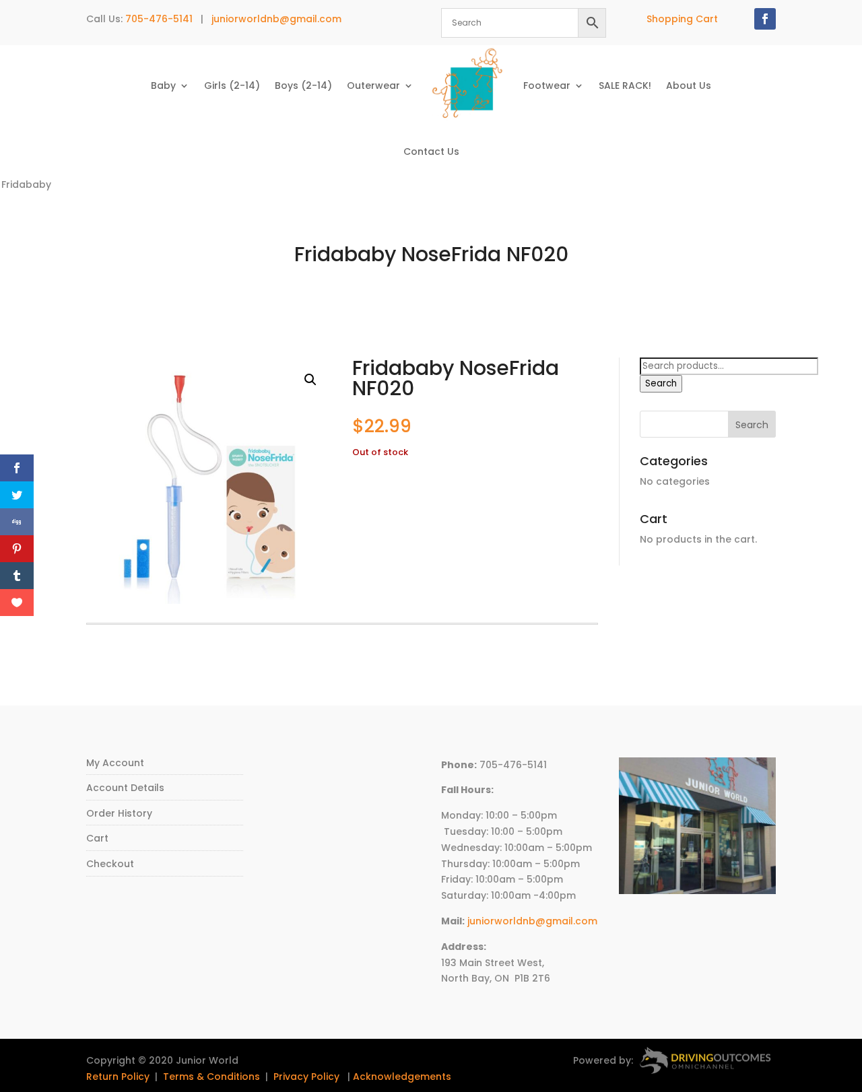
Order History (119, 813)
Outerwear (373, 85)
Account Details (125, 787)
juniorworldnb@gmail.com (276, 19)
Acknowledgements (402, 1076)
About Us (688, 85)
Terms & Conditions (211, 1076)
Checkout (110, 864)
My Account (115, 763)
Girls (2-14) (232, 85)
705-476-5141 (159, 19)
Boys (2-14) (303, 85)
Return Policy (118, 1076)
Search (661, 383)
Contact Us (431, 151)
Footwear (546, 85)
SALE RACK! (625, 85)
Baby (163, 85)
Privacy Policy (306, 1076)
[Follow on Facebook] (765, 19)
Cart (97, 838)
